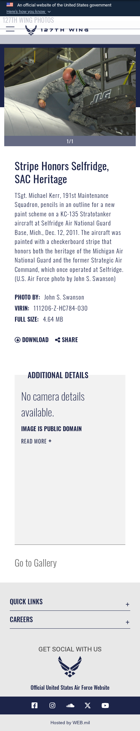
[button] (29, 11)
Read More (35, 441)
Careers (21, 619)
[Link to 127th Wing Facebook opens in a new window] (34, 706)
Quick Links (26, 601)
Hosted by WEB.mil (70, 722)
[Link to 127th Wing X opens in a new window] (87, 706)
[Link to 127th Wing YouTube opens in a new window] (105, 706)
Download (35, 339)
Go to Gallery (36, 562)
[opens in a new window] (52, 706)
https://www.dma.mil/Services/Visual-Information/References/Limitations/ (60, 523)
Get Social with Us (70, 649)
